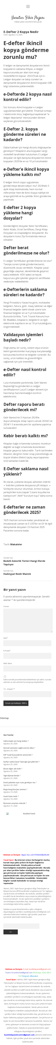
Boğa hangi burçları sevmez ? (15, 789)
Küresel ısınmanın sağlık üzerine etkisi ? (19, 748)
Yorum (6, 606)
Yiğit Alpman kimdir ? (11, 775)
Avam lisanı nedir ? (11, 796)
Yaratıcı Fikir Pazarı (28, 18)
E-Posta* (6, 651)
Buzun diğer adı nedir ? (12, 768)
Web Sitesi (7, 663)
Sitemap (4, 718)
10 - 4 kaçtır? (9, 689)
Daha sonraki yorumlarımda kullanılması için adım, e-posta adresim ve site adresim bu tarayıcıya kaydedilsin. (27, 680)
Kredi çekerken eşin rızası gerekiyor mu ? (19, 782)
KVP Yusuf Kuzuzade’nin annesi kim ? (18, 755)
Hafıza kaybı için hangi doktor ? (16, 741)
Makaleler (16, 544)
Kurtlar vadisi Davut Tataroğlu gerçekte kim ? (21, 762)
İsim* (5, 638)
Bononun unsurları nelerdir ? (15, 803)
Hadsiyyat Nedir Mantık (17, 573)
